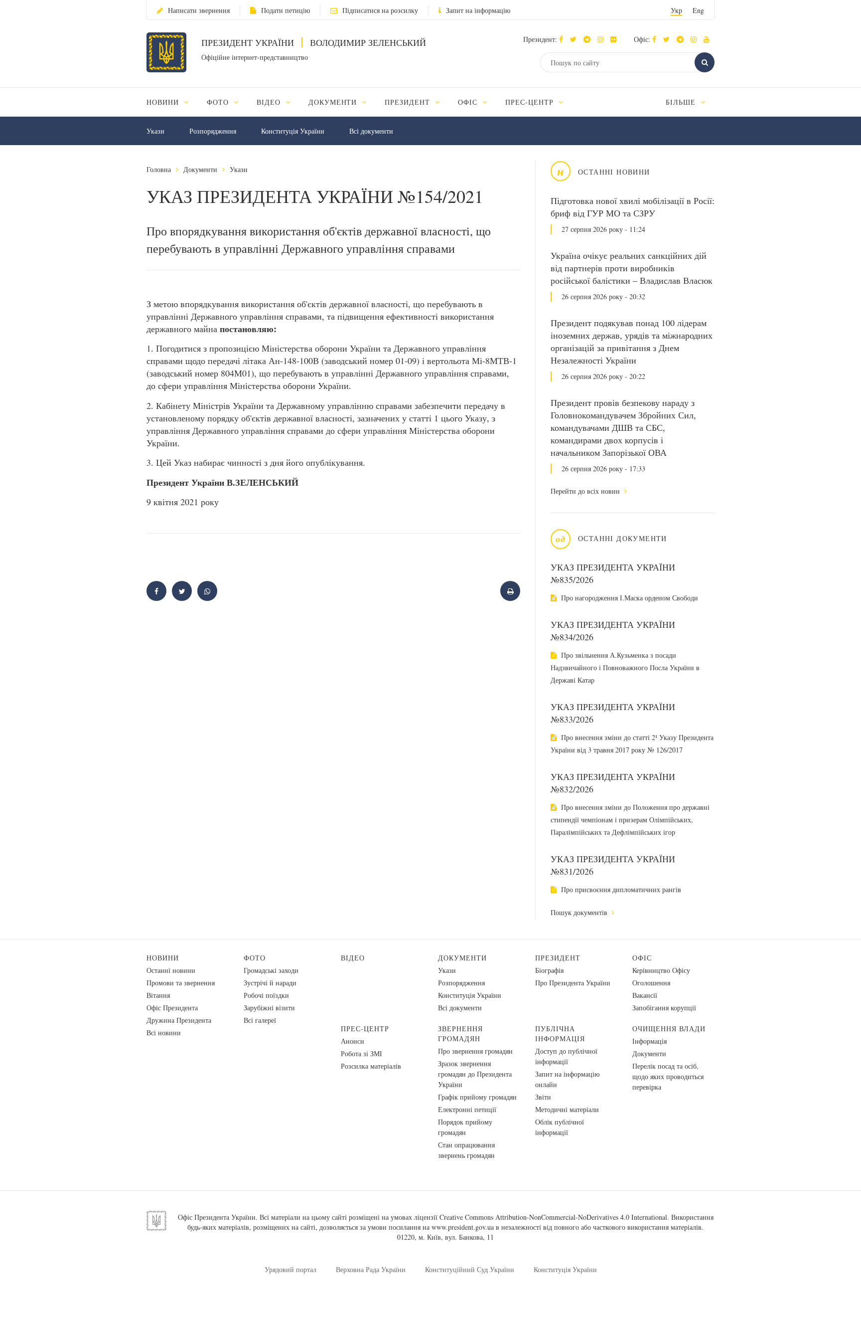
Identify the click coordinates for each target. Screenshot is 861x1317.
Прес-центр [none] (530, 102)
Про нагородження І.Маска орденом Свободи (628, 597)
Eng (698, 10)
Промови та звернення (180, 982)
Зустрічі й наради (270, 982)
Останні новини (170, 970)
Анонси (352, 1041)
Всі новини (163, 1032)
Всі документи (371, 131)
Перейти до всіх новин (586, 491)
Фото (255, 957)
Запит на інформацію (478, 10)
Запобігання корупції (664, 1007)
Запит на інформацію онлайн (567, 1079)
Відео (353, 957)
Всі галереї (260, 1020)
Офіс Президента (172, 1007)
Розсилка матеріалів (371, 1066)
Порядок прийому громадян (465, 1127)
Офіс (642, 957)
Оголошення (651, 982)
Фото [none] (219, 102)
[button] (575, 39)
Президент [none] (408, 102)
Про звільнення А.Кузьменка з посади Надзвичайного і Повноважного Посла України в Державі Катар (625, 667)
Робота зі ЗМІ (361, 1053)
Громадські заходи (271, 970)
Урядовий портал (290, 1269)
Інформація (649, 1041)
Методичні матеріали (567, 1109)
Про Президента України (572, 982)
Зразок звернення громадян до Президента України (475, 1074)
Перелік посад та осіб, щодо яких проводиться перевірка (668, 1076)
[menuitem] (172, 102)
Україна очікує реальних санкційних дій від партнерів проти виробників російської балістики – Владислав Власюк (632, 267)
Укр (676, 10)
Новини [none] (163, 102)
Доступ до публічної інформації (566, 1056)
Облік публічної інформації (559, 1127)
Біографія (549, 970)
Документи (200, 169)
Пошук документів (580, 912)
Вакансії (644, 995)
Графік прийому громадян (477, 1097)
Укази (155, 131)
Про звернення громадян (475, 1051)
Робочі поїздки (266, 995)
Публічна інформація (560, 1033)
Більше (682, 102)
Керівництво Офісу (661, 970)
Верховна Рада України (371, 1269)
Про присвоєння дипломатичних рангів (620, 889)
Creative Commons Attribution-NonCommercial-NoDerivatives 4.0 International (553, 1217)
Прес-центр (365, 1028)
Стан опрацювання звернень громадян (466, 1150)
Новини (162, 957)
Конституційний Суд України (469, 1269)
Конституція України (292, 131)
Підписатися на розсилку (380, 10)
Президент (557, 957)
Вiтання (158, 995)
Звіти (543, 1097)
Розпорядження (212, 131)
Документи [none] (334, 102)
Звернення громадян (460, 1033)
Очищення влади (669, 1028)
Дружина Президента (178, 1020)
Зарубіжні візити (269, 1007)
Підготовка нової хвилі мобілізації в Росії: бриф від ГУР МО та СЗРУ (633, 206)
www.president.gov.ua (462, 1227)
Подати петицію (285, 10)
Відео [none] (270, 102)
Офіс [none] (469, 102)
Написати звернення (199, 10)
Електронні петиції (467, 1109)
